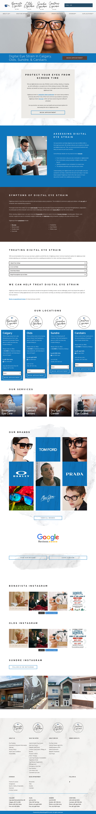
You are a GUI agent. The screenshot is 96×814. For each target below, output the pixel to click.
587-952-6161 (80, 351)
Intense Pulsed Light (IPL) (56, 745)
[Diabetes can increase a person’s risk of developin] (57, 601)
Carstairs (31, 788)
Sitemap (11, 747)
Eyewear (72, 13)
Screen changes (62, 214)
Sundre (31, 786)
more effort (56, 210)
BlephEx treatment (54, 751)
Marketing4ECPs (44, 812)
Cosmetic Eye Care (34, 772)
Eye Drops (52, 753)
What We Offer (21, 13)
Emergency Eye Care (35, 766)
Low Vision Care (33, 770)
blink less (46, 216)
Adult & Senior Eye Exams (36, 743)
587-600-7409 (8, 359)
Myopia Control (33, 753)
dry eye (41, 99)
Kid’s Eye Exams (33, 745)
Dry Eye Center (39, 13)
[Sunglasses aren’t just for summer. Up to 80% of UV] (38, 601)
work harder (34, 207)
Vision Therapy (33, 755)
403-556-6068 (32, 357)
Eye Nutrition (32, 768)
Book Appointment (75, 58)
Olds (30, 784)
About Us (6, 13)
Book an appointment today (17, 299)
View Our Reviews (28, 557)
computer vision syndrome (46, 94)
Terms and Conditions (15, 751)
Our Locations (87, 13)
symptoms (21, 220)
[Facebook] (69, 781)
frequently (39, 214)
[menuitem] (6, 13)
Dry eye (14, 225)
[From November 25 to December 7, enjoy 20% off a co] (77, 601)
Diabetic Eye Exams (34, 747)
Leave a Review (68, 557)
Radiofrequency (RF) (54, 747)
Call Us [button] (69, 5)
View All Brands (48, 518)
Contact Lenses (13, 790)
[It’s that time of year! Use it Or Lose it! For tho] (77, 638)
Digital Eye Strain (33, 760)
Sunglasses (12, 784)
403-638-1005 (56, 353)
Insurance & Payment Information (18, 745)
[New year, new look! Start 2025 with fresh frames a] (18, 601)
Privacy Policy (12, 749)
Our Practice (12, 743)
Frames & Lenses (13, 781)
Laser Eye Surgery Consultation (37, 758)
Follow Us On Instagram (23, 667)
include (80, 153)
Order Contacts (57, 13)
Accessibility (12, 753)
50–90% (83, 201)
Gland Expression (53, 749)
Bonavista (31, 781)
